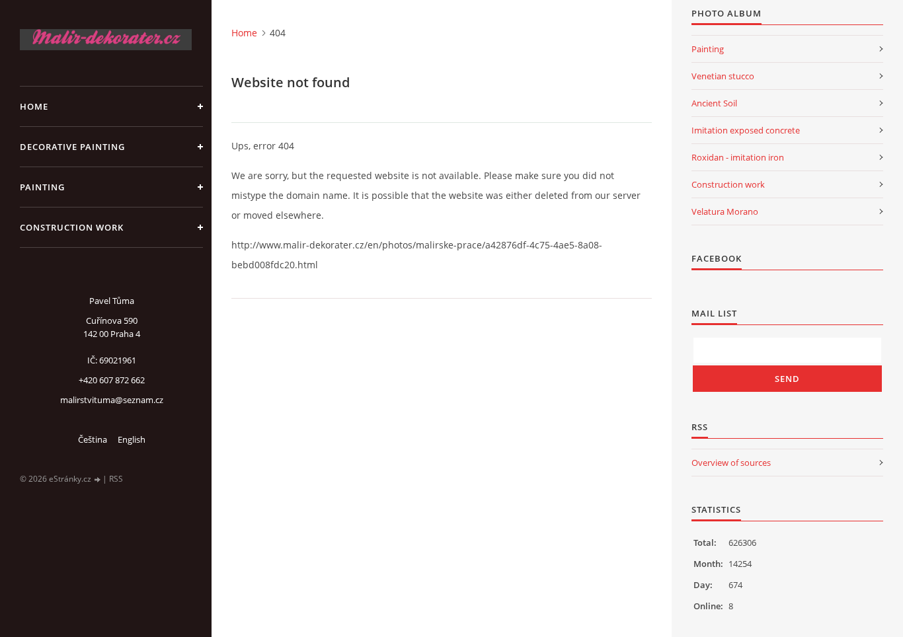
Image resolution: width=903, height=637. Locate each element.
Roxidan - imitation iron (737, 157)
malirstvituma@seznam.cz (111, 400)
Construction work (72, 227)
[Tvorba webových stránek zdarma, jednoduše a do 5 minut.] (97, 479)
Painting (42, 187)
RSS (116, 478)
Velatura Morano (724, 211)
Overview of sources (731, 462)
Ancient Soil (714, 103)
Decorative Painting (72, 147)
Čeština (92, 439)
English (131, 439)
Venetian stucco (722, 76)
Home (34, 106)
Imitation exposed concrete (745, 130)
